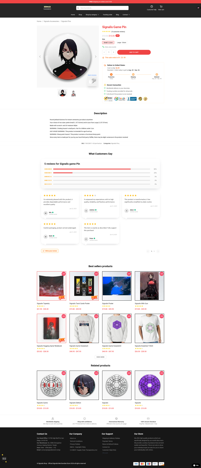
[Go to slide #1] (62, 92)
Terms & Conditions (76, 441)
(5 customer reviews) (118, 31)
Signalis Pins (66, 21)
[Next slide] (95, 56)
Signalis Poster (107, 303)
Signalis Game (42, 403)
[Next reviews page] (158, 251)
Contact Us (106, 447)
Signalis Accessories (51, 21)
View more (101, 357)
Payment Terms (107, 441)
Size (103, 39)
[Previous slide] (40, 56)
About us (73, 438)
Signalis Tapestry (43, 303)
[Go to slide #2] (73, 92)
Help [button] (197, 465)
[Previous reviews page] (148, 251)
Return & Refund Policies (110, 444)
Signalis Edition (75, 403)
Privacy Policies (75, 444)
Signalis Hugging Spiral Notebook (49, 346)
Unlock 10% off (4, 459)
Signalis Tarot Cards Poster (80, 303)
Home (39, 21)
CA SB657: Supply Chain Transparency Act (83, 450)
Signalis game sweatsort (79, 346)
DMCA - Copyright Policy (78, 447)
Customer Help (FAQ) (109, 450)
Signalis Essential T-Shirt (144, 346)
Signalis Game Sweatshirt (111, 346)
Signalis (105, 403)
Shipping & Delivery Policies (111, 438)
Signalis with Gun (141, 303)
